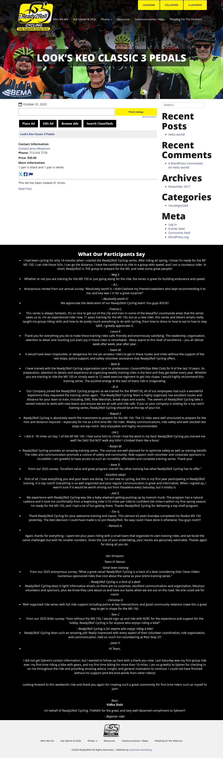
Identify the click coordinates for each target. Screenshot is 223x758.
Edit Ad (48, 123)
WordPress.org (178, 237)
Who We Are (60, 19)
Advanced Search (149, 117)
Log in (172, 224)
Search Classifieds (100, 123)
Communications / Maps (150, 19)
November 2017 (179, 186)
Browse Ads (70, 123)
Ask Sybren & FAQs (84, 19)
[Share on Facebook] (26, 174)
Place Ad (28, 123)
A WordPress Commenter (185, 163)
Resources (123, 19)
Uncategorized (178, 205)
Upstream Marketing (140, 749)
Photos (106, 19)
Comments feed (179, 233)
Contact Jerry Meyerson (34, 148)
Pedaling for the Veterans (186, 19)
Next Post (25, 189)
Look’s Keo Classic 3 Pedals (37, 134)
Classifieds (195, 5)
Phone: (23, 153)
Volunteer (171, 5)
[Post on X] (20, 174)
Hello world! (176, 134)
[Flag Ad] (30, 174)
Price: (22, 158)
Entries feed (176, 229)
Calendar (149, 5)
